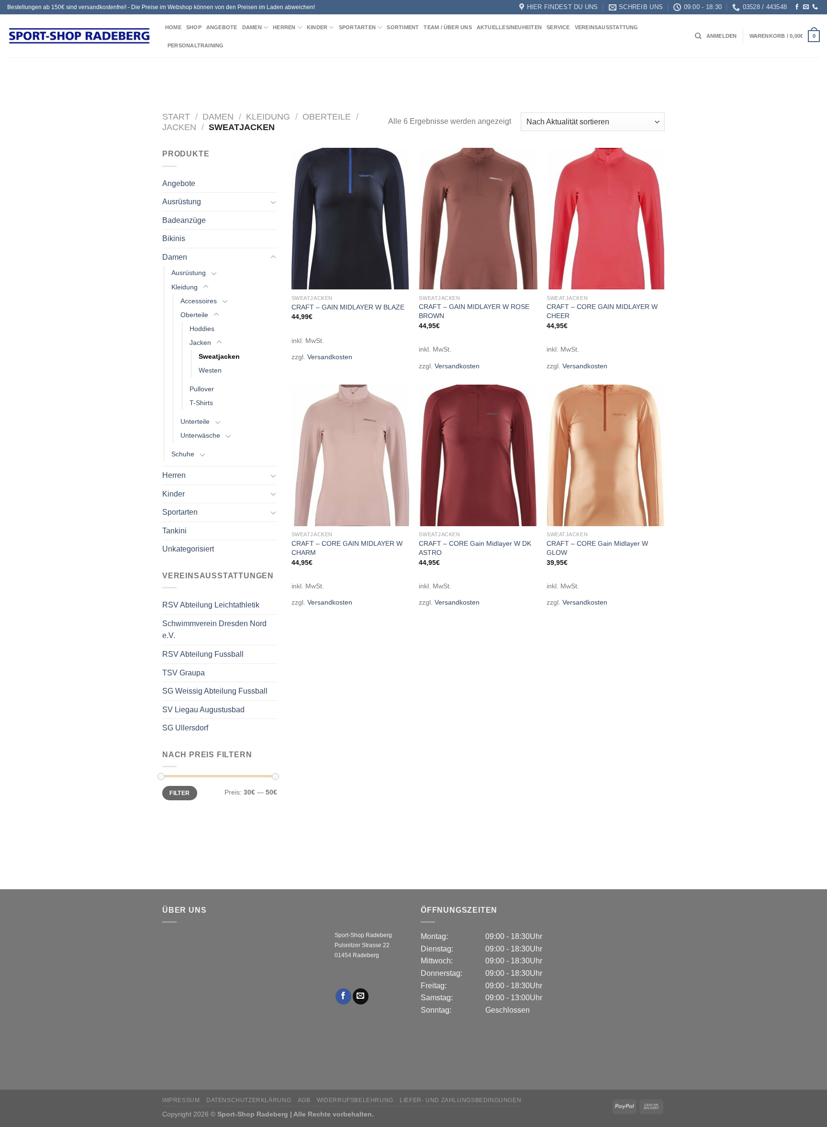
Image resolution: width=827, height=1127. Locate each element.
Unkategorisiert (188, 549)
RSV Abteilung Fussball (203, 654)
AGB (304, 1100)
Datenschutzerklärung (248, 1100)
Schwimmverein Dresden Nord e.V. (214, 629)
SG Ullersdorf (185, 728)
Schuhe (182, 454)
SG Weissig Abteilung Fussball (215, 691)
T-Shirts (201, 403)
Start (176, 116)
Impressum (181, 1100)
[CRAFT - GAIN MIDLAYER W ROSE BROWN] (478, 218)
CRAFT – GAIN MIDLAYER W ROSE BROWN (474, 311)
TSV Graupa (183, 673)
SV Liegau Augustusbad (203, 710)
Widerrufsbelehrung (355, 1100)
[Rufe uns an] (815, 7)
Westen (210, 370)
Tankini (174, 531)
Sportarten (357, 27)
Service (558, 27)
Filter (179, 793)
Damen (252, 27)
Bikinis (173, 238)
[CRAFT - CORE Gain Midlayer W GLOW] (606, 455)
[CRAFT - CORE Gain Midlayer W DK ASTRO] (478, 455)
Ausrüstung (181, 202)
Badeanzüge (184, 220)
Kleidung (268, 116)
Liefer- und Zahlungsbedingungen (460, 1100)
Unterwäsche (200, 435)
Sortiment (403, 27)
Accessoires (198, 301)
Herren (284, 27)
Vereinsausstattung (606, 27)
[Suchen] (698, 35)
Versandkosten (329, 357)
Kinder (317, 27)
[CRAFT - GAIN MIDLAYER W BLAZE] (350, 218)
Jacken (179, 127)
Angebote (221, 27)
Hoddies (202, 328)
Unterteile (195, 421)
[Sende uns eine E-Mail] (806, 7)
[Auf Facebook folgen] (797, 7)
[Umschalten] (273, 202)
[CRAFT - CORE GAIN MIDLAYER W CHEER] (606, 218)
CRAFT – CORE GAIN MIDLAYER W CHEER (602, 311)
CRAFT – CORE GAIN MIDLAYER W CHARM (346, 548)
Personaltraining (196, 45)
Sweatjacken (219, 356)
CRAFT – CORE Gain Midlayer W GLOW (597, 548)
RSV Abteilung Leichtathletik (210, 605)
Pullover (202, 389)
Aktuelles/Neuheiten (509, 27)
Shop (193, 27)
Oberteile (326, 116)
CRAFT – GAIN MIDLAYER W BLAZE (347, 307)
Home (173, 27)
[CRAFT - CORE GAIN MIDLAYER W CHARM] (350, 455)
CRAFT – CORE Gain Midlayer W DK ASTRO (475, 548)
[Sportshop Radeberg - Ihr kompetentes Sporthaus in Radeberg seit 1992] (79, 36)
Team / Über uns (447, 27)
